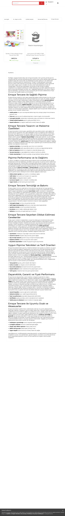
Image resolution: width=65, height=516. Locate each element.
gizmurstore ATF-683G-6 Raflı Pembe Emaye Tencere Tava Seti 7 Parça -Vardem (35, 54)
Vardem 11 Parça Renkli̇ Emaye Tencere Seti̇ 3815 (14, 54)
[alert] (32, 512)
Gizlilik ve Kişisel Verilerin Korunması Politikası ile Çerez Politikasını (25, 513)
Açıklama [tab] (10, 72)
